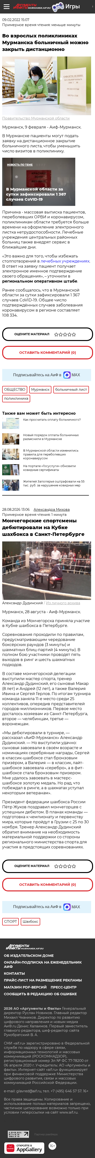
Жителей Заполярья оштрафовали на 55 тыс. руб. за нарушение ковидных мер (54, 483)
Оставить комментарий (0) (47, 352)
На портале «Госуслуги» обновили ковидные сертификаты (49, 468)
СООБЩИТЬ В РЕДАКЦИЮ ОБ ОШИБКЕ (40, 994)
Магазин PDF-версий (25, 987)
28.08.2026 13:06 (16, 509)
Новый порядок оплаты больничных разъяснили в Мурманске (51, 437)
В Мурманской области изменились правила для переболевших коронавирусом (50, 454)
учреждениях (75, 261)
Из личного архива (63, 603)
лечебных (51, 261)
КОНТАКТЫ (14, 973)
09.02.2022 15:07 (15, 20)
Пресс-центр (63, 987)
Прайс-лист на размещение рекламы (43, 980)
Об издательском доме (29, 955)
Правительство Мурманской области (36, 118)
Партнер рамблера (45, 1134)
